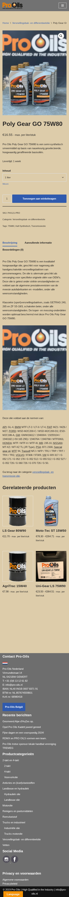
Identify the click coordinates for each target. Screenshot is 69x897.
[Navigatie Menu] (62, 5)
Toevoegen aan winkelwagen (39, 198)
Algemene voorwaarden (15, 879)
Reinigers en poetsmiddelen (18, 811)
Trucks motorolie (13, 833)
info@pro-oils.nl (14, 684)
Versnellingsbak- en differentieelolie (31, 23)
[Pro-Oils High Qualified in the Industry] (13, 5)
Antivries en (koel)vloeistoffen (19, 782)
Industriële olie (12, 828)
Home (6, 23)
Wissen (6, 184)
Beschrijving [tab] (10, 242)
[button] (61, 36)
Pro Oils (15, 889)
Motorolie (8, 805)
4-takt (7, 771)
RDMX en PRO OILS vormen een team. (25, 738)
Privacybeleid (10, 883)
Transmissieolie (38, 226)
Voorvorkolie (11, 777)
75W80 (11, 226)
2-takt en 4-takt (11, 760)
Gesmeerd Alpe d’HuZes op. (18, 721)
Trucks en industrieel (14, 822)
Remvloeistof (10, 816)
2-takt (7, 765)
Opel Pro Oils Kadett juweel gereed (22, 727)
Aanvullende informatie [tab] (38, 242)
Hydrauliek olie (12, 794)
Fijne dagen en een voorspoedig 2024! (23, 732)
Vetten (6, 845)
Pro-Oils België (14, 706)
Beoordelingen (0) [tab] (13, 249)
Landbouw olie (12, 799)
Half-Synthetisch (22, 226)
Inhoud (7, 170)
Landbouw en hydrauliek (16, 788)
